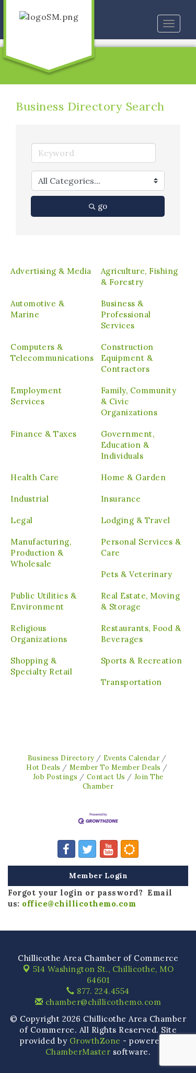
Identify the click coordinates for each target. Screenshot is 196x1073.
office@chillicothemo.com (79, 904)
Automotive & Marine (37, 308)
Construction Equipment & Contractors (127, 358)
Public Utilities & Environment (43, 601)
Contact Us (106, 776)
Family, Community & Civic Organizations (139, 401)
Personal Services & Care (141, 547)
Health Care (34, 477)
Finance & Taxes (43, 434)
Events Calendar (131, 758)
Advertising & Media (50, 271)
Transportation (131, 682)
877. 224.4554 (102, 991)
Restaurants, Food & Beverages (141, 633)
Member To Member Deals (115, 767)
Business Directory (61, 758)
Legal (21, 520)
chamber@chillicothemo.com (102, 1002)
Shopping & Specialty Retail (41, 666)
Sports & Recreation (141, 661)
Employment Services (36, 395)
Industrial (29, 499)
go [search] (102, 206)
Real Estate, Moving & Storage (140, 601)
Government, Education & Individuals (128, 445)
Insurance (121, 499)
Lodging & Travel (135, 520)
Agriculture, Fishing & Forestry (139, 276)
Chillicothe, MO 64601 (103, 974)
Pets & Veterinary (136, 574)
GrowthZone (95, 1041)
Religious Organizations (38, 633)
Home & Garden (133, 477)
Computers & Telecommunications (52, 352)
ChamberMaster (78, 1052)
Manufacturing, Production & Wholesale (40, 553)
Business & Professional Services (126, 314)
